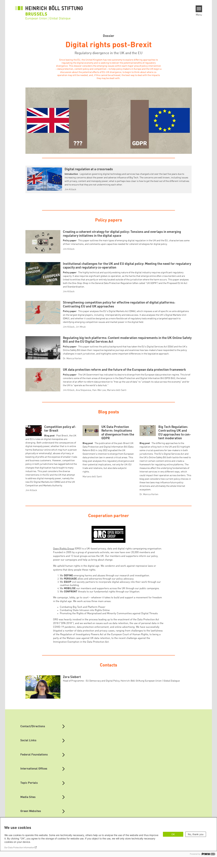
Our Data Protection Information (19, 847)
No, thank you (195, 834)
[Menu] (199, 8)
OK (173, 834)
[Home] (49, 10)
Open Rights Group (63, 549)
